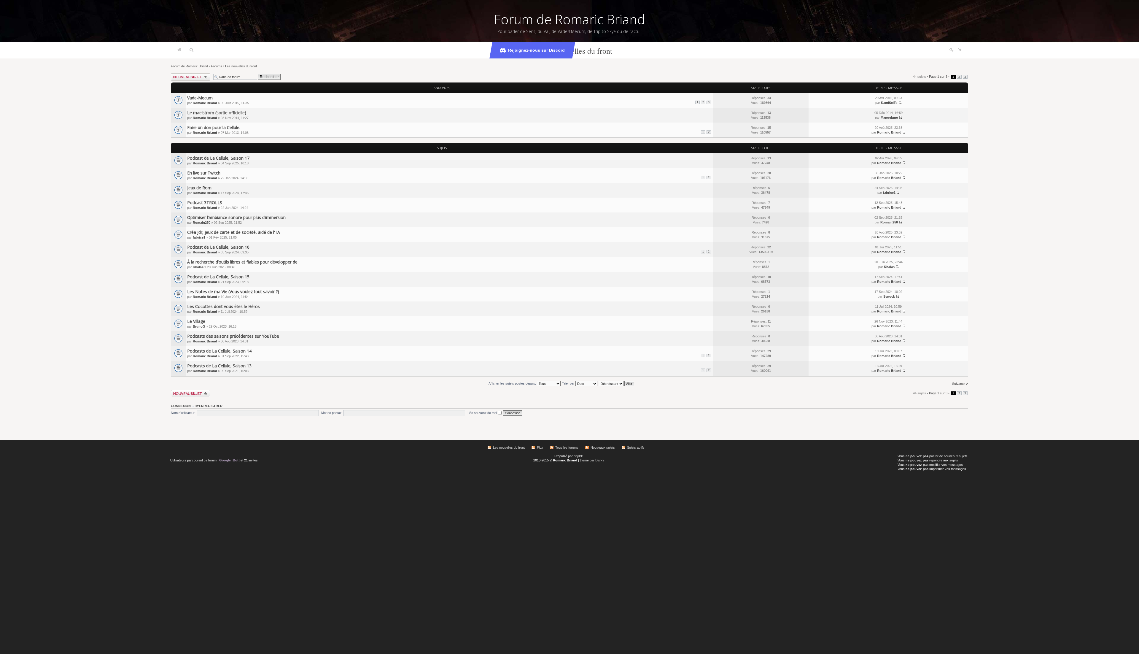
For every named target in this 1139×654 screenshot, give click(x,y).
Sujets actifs (636, 447)
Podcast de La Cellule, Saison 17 (218, 158)
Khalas (198, 267)
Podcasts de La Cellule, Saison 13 (219, 366)
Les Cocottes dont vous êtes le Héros (223, 306)
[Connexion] (960, 50)
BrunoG (199, 326)
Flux (540, 447)
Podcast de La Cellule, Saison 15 (218, 277)
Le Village (196, 321)
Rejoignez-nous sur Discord (536, 50)
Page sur (938, 76)
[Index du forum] (179, 50)
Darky (599, 460)
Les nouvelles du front (577, 51)
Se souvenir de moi (483, 413)
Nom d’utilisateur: (183, 413)
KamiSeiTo (889, 102)
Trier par (568, 383)
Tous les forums (566, 447)
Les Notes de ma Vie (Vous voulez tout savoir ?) (233, 291)
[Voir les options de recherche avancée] (191, 50)
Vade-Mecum (200, 98)
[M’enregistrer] (951, 50)
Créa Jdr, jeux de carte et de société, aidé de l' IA (233, 232)
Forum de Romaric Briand (569, 19)
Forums (216, 66)
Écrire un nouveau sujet (188, 75)
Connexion (181, 406)
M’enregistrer (208, 406)
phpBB (578, 456)
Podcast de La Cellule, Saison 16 (218, 247)
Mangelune (889, 117)
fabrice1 (889, 192)
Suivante (958, 383)
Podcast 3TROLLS (204, 202)
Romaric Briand (205, 103)
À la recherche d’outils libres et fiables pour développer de (242, 262)
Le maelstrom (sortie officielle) (216, 112)
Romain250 (201, 222)
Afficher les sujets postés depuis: (513, 383)
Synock (889, 296)
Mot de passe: (331, 413)
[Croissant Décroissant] (617, 383)
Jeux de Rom (199, 188)
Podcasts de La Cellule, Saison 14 (219, 351)
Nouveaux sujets (603, 447)
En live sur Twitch (203, 173)
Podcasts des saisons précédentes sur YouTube (233, 336)
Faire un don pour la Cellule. (213, 127)
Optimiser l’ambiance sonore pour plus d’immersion (236, 217)
